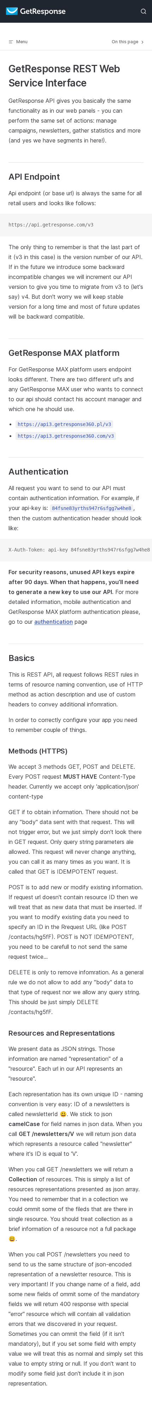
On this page (125, 41)
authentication (53, 621)
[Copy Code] (141, 225)
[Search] (143, 11)
